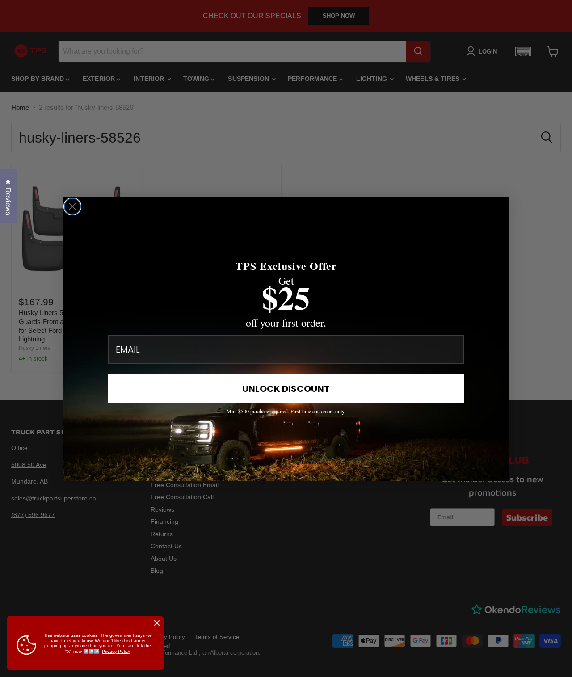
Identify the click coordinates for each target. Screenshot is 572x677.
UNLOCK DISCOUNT (286, 389)
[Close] (156, 622)
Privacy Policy (116, 651)
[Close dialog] (72, 206)
